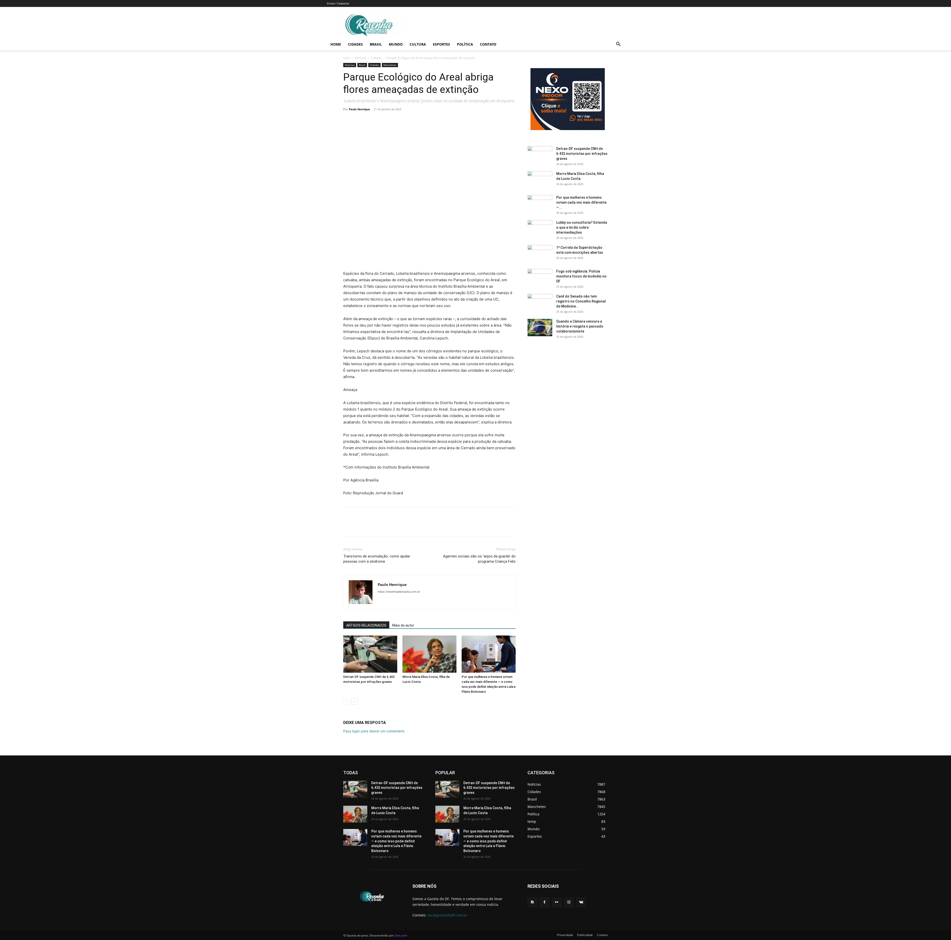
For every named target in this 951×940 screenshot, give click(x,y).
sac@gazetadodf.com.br (447, 915)
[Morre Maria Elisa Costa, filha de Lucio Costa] (429, 654)
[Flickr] (556, 902)
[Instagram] (569, 902)
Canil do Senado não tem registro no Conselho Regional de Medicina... (581, 301)
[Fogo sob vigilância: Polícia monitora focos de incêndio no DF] (540, 277)
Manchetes (389, 65)
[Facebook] (348, 120)
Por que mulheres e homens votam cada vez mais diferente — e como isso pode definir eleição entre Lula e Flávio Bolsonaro (396, 841)
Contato (488, 44)
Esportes (441, 44)
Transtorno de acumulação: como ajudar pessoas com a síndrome (376, 559)
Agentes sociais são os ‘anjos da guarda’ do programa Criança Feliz (479, 559)
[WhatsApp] (382, 120)
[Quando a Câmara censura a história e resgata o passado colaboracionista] (540, 327)
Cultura (418, 44)
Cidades (355, 44)
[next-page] (354, 701)
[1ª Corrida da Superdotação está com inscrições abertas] (540, 253)
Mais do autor (403, 625)
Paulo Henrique (359, 109)
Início (346, 58)
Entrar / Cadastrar (338, 3)
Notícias (360, 58)
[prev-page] (346, 701)
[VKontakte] (581, 902)
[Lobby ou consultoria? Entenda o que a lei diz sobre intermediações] (540, 228)
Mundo (396, 44)
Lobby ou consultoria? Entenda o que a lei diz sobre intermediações (581, 227)
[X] (360, 120)
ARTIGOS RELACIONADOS (366, 625)
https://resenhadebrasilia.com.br (399, 591)
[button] (618, 44)
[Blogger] (532, 902)
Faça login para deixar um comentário (373, 731)
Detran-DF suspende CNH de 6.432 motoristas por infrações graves (582, 154)
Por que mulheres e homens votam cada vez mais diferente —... (581, 202)
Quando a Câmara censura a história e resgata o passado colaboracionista (579, 326)
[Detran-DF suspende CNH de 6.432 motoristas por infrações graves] (370, 654)
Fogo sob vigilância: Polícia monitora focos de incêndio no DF (581, 276)
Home (335, 44)
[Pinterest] (371, 120)
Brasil (376, 44)
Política (465, 44)
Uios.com (400, 935)
